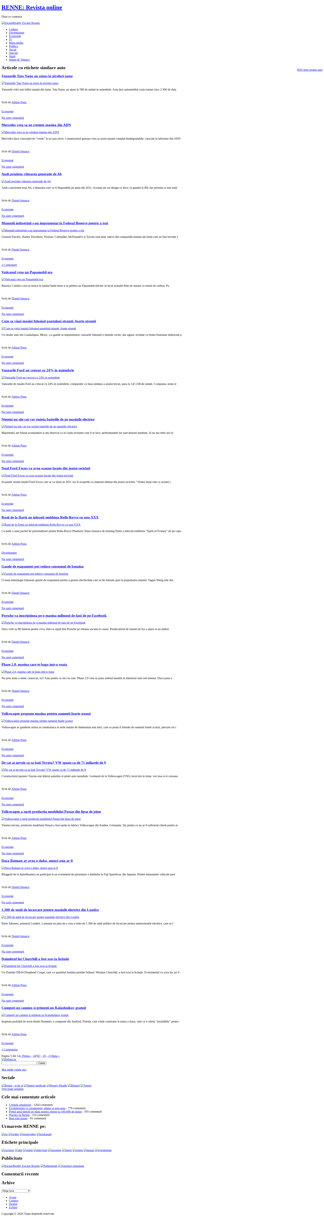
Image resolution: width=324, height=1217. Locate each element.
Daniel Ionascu (20, 151)
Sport (12, 56)
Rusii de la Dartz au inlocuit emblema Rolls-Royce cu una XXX (50, 517)
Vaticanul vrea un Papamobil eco (27, 272)
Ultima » (55, 1056)
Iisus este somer (18, 1118)
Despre (13, 1204)
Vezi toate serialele (12, 1089)
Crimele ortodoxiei (20, 1104)
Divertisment (16, 32)
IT (10, 39)
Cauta (41, 1063)
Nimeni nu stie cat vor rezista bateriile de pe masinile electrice (48, 419)
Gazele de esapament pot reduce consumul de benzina (43, 566)
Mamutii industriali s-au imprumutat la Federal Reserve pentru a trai (55, 223)
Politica (13, 46)
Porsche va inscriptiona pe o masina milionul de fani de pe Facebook (54, 615)
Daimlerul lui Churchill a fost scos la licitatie (35, 959)
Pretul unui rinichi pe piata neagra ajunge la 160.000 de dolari (45, 1111)
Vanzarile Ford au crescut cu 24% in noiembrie (38, 370)
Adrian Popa (18, 102)
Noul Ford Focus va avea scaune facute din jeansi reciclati (46, 468)
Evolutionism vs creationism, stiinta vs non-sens (37, 1108)
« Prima (24, 1056)
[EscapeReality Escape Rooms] (21, 23)
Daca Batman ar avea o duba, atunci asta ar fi (37, 861)
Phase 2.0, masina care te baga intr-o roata (34, 664)
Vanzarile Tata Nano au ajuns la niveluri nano (37, 76)
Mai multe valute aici (14, 1069)
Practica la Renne (19, 1115)
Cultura (13, 29)
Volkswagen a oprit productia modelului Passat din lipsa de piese (51, 812)
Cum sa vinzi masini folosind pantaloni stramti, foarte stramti (49, 321)
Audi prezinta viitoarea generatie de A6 (32, 174)
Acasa (12, 1197)
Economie (15, 36)
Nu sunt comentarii (13, 117)
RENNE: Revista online (32, 7)
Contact (13, 1200)
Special (13, 53)
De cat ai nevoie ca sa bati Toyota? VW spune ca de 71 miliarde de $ (54, 763)
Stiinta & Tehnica (19, 59)
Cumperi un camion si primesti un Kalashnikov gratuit (44, 1008)
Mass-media (16, 42)
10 (44, 1056)
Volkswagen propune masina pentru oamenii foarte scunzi (46, 714)
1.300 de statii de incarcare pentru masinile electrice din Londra (50, 910)
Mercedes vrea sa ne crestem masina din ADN (36, 125)
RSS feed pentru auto (309, 69)
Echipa (13, 1207)
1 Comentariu (10, 1049)
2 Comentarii (9, 264)
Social (12, 49)
